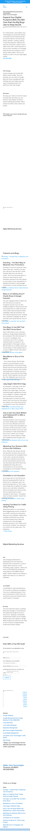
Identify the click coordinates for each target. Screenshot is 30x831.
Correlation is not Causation (14, 475)
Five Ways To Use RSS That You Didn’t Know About (13, 328)
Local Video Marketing (9, 725)
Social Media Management (11, 733)
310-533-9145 (8, 1)
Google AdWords (8, 715)
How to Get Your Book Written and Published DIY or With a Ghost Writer (15, 415)
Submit (7, 677)
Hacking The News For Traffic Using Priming (14, 505)
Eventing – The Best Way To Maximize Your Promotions (14, 263)
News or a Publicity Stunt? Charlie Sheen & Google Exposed (13, 296)
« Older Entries (7, 531)
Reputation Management (10, 727)
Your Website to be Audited (11, 661)
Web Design (6, 740)
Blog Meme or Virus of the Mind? (13, 357)
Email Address (7, 666)
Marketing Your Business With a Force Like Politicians (15, 447)
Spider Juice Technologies (13, 765)
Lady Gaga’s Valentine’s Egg (14, 384)
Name (4, 657)
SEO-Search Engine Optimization (12, 730)
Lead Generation (8, 722)
